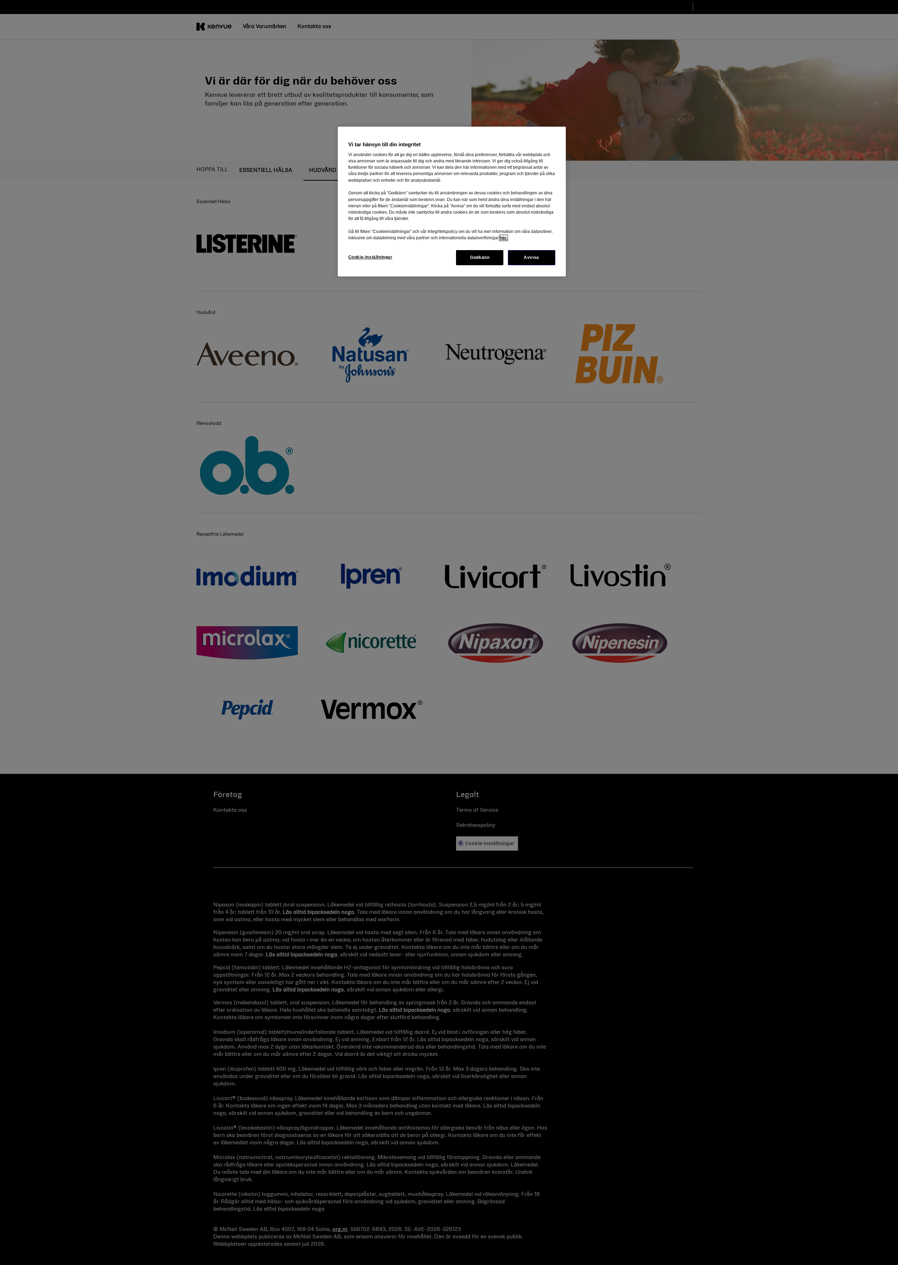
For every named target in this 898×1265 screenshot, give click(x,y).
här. (503, 237)
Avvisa (531, 257)
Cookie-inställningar (370, 257)
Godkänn (479, 257)
